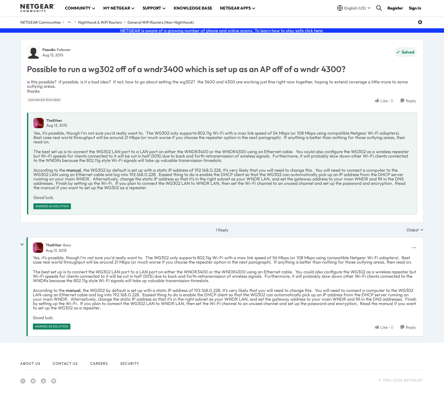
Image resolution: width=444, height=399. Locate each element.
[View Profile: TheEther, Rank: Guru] (38, 247)
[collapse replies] (22, 244)
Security (129, 363)
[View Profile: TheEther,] (38, 123)
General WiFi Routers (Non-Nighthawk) (160, 22)
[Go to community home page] (37, 8)
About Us (30, 363)
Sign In (415, 8)
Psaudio (48, 49)
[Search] (379, 8)
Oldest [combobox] (415, 230)
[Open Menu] (420, 22)
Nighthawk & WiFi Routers (100, 22)
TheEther (54, 120)
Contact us (65, 363)
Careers (99, 363)
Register (395, 8)
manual (73, 170)
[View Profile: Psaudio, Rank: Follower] (33, 52)
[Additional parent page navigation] (69, 22)
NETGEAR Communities (40, 22)
